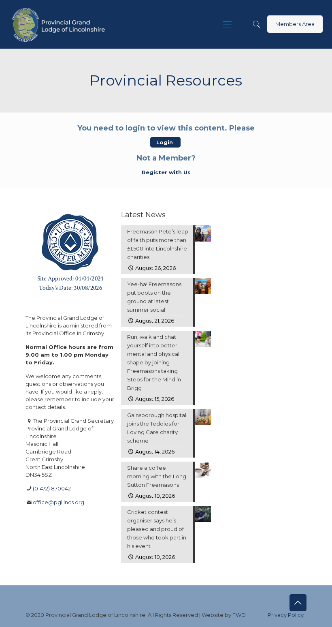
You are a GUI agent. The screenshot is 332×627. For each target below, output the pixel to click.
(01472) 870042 (52, 488)
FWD (239, 615)
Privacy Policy (286, 615)
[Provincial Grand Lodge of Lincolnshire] (59, 24)
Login (165, 142)
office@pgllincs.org (58, 502)
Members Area (295, 24)
